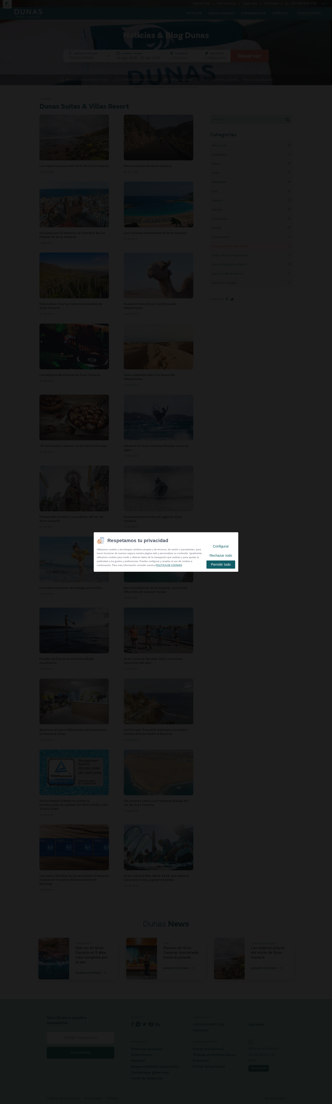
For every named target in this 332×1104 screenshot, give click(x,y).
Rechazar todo (221, 555)
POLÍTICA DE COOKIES (169, 565)
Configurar (221, 546)
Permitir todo (221, 564)
